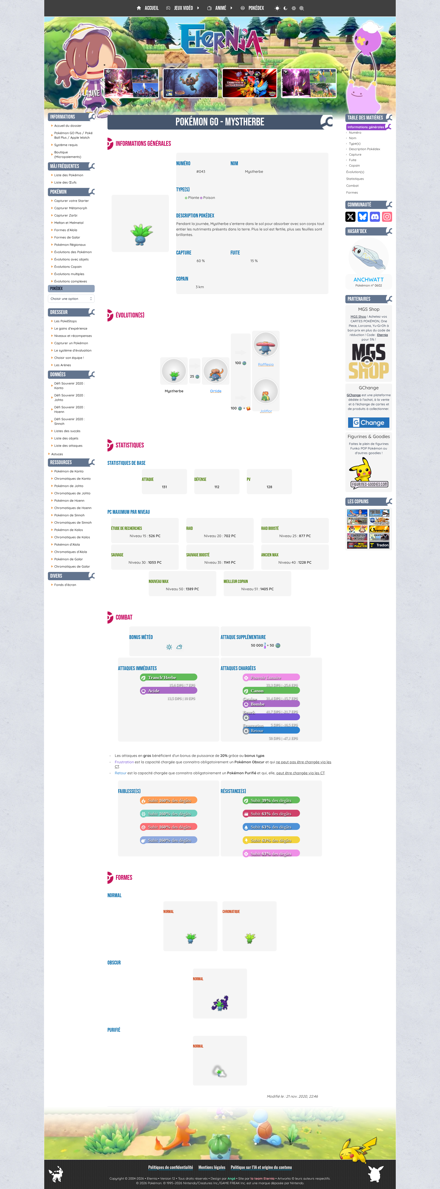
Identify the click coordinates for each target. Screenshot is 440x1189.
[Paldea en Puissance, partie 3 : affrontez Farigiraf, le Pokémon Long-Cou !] (309, 83)
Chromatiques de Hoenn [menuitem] (71, 507)
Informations (62, 117)
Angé (231, 1178)
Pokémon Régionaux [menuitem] (68, 244)
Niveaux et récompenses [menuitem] (71, 335)
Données (58, 374)
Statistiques (355, 179)
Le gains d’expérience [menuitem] (69, 328)
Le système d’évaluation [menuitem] (71, 350)
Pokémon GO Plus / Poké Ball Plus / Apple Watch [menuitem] (72, 135)
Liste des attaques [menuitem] (67, 445)
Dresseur (59, 312)
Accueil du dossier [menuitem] (66, 125)
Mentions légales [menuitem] (211, 1167)
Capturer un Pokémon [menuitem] (69, 343)
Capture (355, 154)
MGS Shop (358, 316)
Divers (56, 576)
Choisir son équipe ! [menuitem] (67, 357)
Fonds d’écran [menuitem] (63, 584)
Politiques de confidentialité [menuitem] (170, 1167)
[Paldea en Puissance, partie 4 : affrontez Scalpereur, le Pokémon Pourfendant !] (131, 83)
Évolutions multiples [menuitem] (68, 273)
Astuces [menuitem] (55, 454)
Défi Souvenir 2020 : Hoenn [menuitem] (68, 409)
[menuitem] (147, 8)
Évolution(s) (355, 172)
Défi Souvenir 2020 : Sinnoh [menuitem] (68, 421)
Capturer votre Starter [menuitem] (70, 200)
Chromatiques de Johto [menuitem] (71, 493)
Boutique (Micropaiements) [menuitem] (66, 154)
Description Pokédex (364, 149)
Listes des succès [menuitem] (66, 430)
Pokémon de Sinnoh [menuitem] (68, 515)
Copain (354, 165)
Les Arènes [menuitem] (61, 365)
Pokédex (56, 288)
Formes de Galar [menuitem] (65, 237)
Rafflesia (266, 364)
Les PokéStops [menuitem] (64, 321)
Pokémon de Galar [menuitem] (67, 559)
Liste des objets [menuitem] (65, 438)
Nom (352, 138)
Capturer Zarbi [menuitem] (64, 215)
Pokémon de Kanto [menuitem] (67, 471)
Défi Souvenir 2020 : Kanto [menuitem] (68, 385)
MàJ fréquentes (64, 166)
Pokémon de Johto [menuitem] (67, 485)
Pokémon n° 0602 (368, 285)
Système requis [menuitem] (64, 144)
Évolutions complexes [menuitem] (69, 281)
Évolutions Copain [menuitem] (66, 266)
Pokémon (58, 192)
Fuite (352, 160)
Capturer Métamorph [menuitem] (69, 208)
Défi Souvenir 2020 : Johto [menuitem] (68, 397)
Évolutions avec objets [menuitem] (70, 259)
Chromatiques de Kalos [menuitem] (70, 537)
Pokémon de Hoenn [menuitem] (68, 500)
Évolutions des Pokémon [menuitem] (71, 252)
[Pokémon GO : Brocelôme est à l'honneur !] (190, 83)
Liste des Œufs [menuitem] (64, 182)
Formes (352, 192)
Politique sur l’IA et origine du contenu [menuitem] (261, 1167)
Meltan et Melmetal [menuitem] (67, 222)
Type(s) (354, 143)
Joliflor (266, 411)
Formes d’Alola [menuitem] (64, 230)
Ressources (61, 462)
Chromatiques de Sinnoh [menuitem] (71, 522)
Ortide (215, 391)
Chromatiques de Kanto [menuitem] (71, 478)
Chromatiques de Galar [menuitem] (70, 566)
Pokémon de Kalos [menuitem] (67, 529)
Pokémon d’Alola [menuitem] (65, 544)
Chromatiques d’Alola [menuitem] (69, 551)
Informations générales (366, 127)
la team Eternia (262, 1178)
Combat (352, 186)
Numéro (355, 132)
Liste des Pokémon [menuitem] (67, 175)
